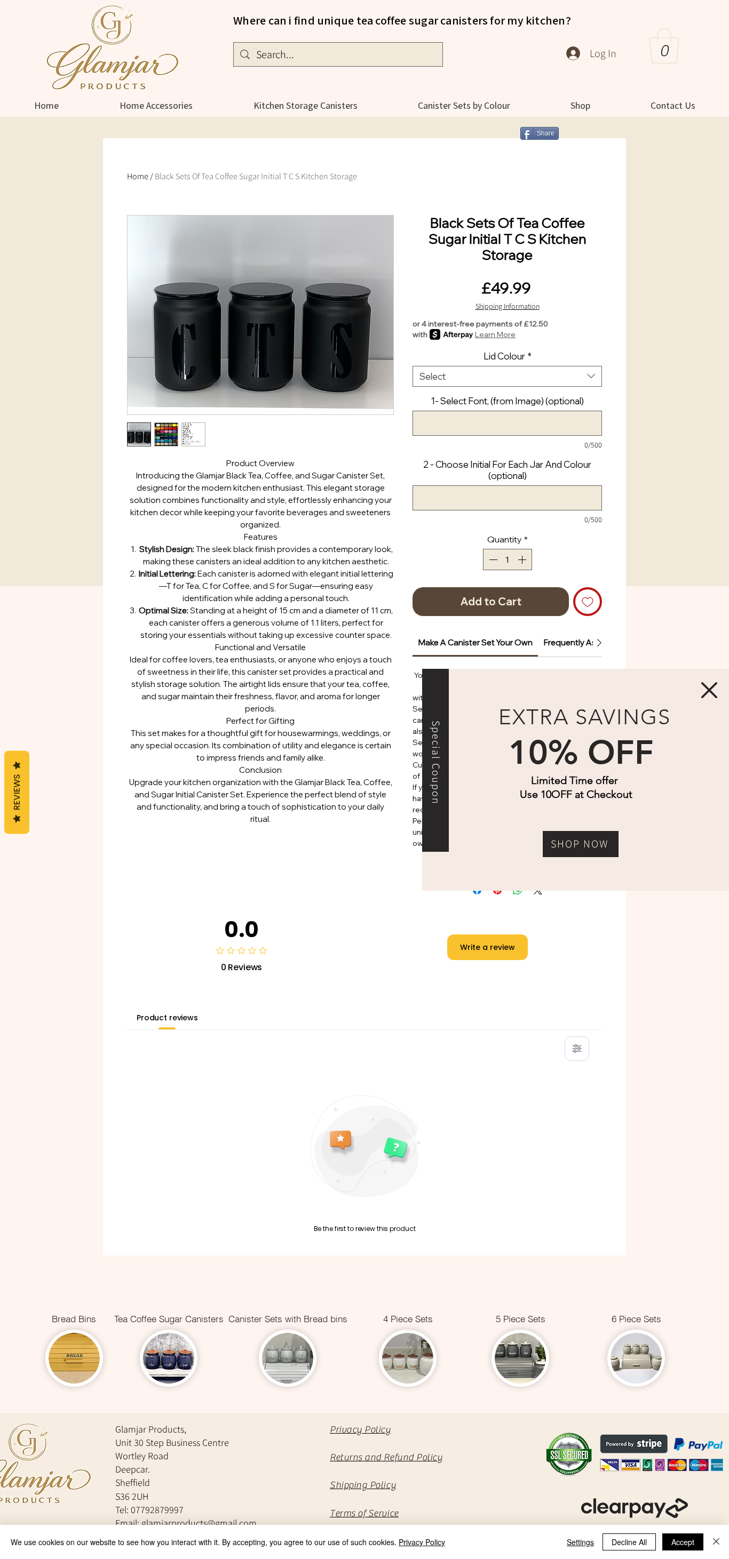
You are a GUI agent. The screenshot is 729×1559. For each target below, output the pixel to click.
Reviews (17, 792)
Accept (682, 1542)
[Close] (716, 1541)
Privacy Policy (422, 1542)
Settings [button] (580, 1542)
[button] (709, 690)
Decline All (629, 1542)
